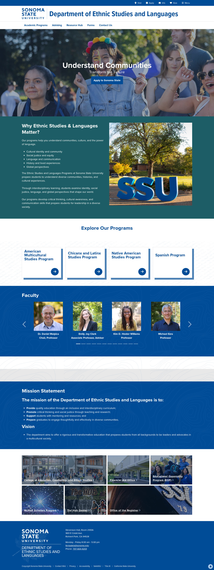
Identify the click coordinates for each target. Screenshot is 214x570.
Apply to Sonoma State (107, 80)
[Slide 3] (88, 344)
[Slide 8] (115, 344)
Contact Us (105, 25)
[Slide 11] (130, 344)
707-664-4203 (80, 549)
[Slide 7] (109, 344)
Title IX (108, 566)
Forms (90, 25)
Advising (57, 25)
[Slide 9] (120, 344)
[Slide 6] (104, 344)
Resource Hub (75, 25)
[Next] (190, 325)
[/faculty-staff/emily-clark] (87, 316)
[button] (210, 566)
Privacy (72, 566)
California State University (125, 566)
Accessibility (84, 566)
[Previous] (24, 325)
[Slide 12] (136, 344)
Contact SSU (60, 566)
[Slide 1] (78, 344)
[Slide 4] (94, 344)
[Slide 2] (83, 344)
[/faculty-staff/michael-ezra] (165, 316)
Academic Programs (35, 25)
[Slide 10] (125, 344)
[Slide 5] (99, 344)
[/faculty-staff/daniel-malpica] (48, 316)
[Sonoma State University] (34, 13)
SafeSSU (97, 566)
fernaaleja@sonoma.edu (77, 545)
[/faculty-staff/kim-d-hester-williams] (126, 316)
